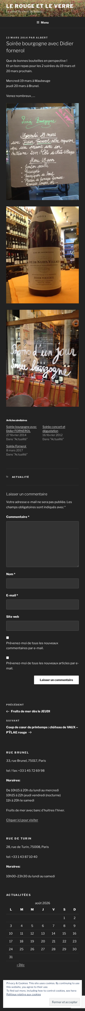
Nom (10, 574)
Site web (12, 617)
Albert (42, 37)
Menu (45, 22)
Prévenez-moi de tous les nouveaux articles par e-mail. (42, 665)
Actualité (20, 477)
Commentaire (17, 517)
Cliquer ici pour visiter (22, 820)
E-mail (12, 595)
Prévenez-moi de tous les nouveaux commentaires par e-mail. (32, 645)
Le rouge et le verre (40, 6)
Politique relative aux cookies (23, 994)
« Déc (21, 965)
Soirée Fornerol (16, 446)
